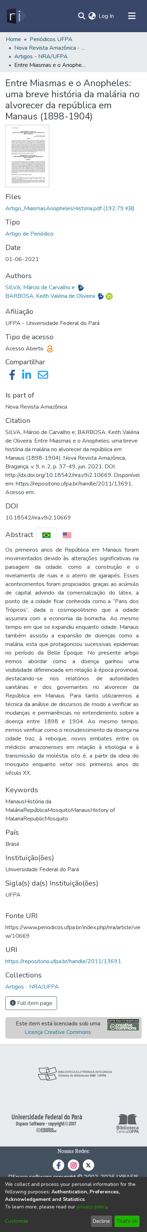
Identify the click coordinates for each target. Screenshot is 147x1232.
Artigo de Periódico (29, 234)
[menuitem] (91, 16)
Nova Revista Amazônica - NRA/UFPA (50, 48)
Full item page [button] (34, 1003)
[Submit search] (81, 16)
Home (13, 39)
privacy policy (92, 1206)
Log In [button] (106, 16)
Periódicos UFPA (51, 39)
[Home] (15, 16)
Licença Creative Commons (58, 1032)
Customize (16, 1221)
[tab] (46, 535)
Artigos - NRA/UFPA (41, 56)
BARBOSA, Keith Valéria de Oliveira (50, 296)
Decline (101, 1221)
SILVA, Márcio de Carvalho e (40, 287)
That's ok (126, 1221)
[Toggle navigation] (132, 16)
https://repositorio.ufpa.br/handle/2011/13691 (63, 961)
